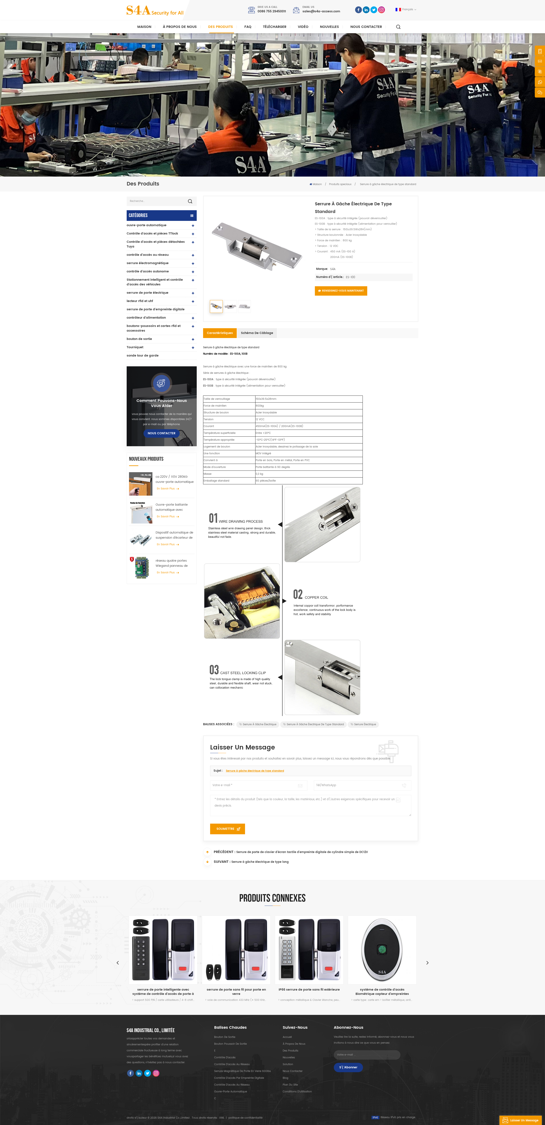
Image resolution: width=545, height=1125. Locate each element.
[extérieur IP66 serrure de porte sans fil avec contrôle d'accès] (386, 950)
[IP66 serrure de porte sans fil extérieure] (240, 950)
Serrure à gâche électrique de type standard (315, 724)
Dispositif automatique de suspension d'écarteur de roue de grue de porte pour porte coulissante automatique (174, 535)
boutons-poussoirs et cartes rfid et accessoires (154, 328)
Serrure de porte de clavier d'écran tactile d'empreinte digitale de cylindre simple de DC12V (302, 852)
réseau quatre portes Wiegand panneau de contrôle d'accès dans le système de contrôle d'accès (173, 563)
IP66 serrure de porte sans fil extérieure (240, 990)
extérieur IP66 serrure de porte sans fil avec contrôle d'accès (386, 992)
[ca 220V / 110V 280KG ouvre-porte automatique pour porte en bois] (140, 484)
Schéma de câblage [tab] (257, 333)
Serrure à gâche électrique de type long (260, 862)
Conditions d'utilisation (297, 1092)
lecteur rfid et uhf (140, 301)
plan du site (290, 1085)
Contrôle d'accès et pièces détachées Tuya (156, 244)
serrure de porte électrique (147, 292)
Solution (288, 1064)
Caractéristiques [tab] (220, 333)
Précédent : (224, 852)
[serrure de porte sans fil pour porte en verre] (167, 950)
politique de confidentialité (245, 1118)
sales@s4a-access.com (321, 11)
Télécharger (274, 27)
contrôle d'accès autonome (148, 271)
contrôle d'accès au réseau (148, 254)
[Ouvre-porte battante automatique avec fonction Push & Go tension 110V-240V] (140, 512)
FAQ (247, 27)
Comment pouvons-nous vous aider (161, 403)
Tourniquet (135, 347)
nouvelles (329, 27)
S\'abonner (348, 1067)
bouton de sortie (139, 339)
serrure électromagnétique (148, 263)
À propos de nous (180, 27)
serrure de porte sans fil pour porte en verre (167, 992)
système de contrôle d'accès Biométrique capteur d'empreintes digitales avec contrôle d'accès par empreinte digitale (313, 992)
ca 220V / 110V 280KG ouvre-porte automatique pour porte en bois (175, 479)
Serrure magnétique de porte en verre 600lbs (242, 1071)
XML (221, 1118)
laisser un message (524, 1120)
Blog (285, 1078)
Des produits (220, 27)
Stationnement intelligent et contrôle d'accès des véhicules (155, 282)
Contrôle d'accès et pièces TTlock (152, 233)
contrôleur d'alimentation (146, 317)
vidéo (303, 27)
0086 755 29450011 (272, 11)
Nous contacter (366, 27)
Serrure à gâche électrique (259, 724)
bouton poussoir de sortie (230, 1044)
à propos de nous (294, 1044)
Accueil (287, 1037)
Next (427, 962)
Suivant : (222, 862)
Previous (117, 962)
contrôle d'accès (224, 1058)
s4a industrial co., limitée (151, 1031)
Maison (144, 27)
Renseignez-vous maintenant (343, 291)
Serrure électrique (365, 724)
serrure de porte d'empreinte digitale (156, 309)
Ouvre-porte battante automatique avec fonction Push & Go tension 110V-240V (172, 507)
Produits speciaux (340, 184)
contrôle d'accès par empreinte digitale (239, 1078)
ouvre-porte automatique (146, 225)
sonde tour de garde (143, 355)
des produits (290, 1051)
